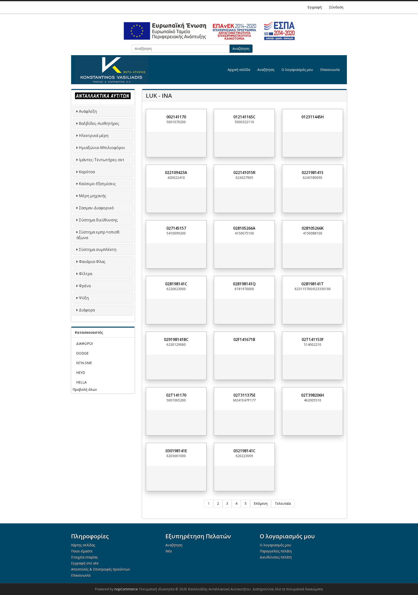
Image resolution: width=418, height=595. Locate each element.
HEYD (80, 372)
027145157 (176, 228)
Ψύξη (84, 298)
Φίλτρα (85, 273)
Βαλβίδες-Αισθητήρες (99, 123)
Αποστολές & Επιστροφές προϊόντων (100, 569)
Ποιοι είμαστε (82, 551)
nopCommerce (126, 589)
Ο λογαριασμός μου (297, 69)
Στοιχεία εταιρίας (84, 557)
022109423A (176, 172)
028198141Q (244, 283)
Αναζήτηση (240, 48)
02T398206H (312, 395)
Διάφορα (87, 310)
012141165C (244, 117)
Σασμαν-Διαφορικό (96, 208)
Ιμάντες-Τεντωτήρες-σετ (101, 159)
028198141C (176, 283)
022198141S (312, 172)
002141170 (176, 117)
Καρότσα (87, 171)
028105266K (313, 228)
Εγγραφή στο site (85, 563)
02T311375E (244, 395)
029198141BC (176, 339)
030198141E (176, 450)
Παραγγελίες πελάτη (276, 551)
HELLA (81, 382)
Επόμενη (261, 503)
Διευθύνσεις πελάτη (276, 557)
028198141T (312, 283)
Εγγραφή (314, 7)
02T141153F (313, 339)
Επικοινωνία (330, 69)
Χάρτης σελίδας (83, 545)
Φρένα (85, 285)
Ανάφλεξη (88, 111)
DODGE (82, 353)
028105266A (244, 228)
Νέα (168, 551)
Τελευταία (283, 503)
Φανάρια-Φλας (92, 261)
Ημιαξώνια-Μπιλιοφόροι (102, 147)
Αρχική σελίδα (239, 69)
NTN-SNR (84, 363)
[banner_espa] (209, 31)
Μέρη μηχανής (92, 195)
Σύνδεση (336, 7)
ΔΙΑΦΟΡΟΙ (84, 343)
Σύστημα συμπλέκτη (97, 249)
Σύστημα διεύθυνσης (98, 220)
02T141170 (176, 395)
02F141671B (244, 339)
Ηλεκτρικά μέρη (93, 135)
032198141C (244, 450)
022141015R (244, 172)
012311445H (312, 117)
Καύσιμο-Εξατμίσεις (97, 183)
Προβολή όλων (85, 389)
